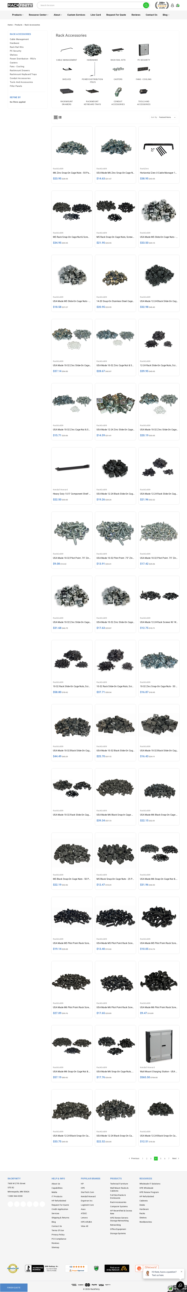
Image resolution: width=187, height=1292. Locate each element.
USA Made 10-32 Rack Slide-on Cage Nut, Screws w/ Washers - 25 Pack (72, 814)
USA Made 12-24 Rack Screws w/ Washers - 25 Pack (159, 622)
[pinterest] (23, 1204)
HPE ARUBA (86, 1222)
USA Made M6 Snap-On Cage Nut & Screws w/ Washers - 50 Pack (159, 879)
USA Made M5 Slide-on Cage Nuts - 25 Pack (72, 301)
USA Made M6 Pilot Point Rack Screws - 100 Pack (72, 1007)
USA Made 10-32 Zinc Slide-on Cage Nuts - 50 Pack (72, 622)
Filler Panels (16, 86)
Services (55, 1213)
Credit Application (60, 1209)
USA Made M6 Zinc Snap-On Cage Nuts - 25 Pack (115, 173)
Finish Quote (13, 1288)
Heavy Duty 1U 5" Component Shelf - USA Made (72, 493)
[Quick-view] (72, 143)
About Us (56, 1184)
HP (82, 1184)
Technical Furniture (119, 1184)
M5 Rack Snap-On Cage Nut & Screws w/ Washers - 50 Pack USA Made (72, 237)
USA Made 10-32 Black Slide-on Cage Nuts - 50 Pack (115, 750)
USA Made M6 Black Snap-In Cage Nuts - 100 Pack (115, 814)
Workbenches (145, 1222)
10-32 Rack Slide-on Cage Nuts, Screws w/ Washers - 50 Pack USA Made (115, 686)
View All (84, 1226)
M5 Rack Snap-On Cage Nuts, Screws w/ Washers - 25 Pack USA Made (115, 237)
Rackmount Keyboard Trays (23, 74)
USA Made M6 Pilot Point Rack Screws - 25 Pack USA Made (159, 1007)
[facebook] (17, 1204)
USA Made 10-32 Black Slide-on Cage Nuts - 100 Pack (72, 750)
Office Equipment (118, 1229)
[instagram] (29, 1204)
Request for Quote (116, 15)
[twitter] (10, 1204)
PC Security (15, 51)
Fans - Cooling (17, 66)
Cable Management (19, 39)
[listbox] (168, 117)
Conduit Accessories (20, 78)
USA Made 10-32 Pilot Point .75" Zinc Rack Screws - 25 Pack (72, 558)
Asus (83, 1209)
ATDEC (84, 1213)
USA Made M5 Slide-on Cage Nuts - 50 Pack (159, 237)
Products (17, 15)
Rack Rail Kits (17, 47)
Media (54, 1192)
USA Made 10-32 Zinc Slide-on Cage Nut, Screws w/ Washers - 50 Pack (72, 365)
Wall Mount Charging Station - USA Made (159, 1071)
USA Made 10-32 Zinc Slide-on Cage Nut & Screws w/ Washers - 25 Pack (159, 429)
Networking (115, 1225)
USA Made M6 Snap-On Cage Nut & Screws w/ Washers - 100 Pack (72, 1071)
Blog (165, 15)
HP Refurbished (59, 1201)
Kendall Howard (88, 1196)
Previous (135, 1158)
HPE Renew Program (149, 1192)
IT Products (57, 1196)
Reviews (136, 15)
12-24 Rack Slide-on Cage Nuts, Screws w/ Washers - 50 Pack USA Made (159, 365)
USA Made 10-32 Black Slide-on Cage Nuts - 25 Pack (159, 750)
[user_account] (171, 5)
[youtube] (36, 1204)
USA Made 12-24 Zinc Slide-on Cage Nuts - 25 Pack (115, 429)
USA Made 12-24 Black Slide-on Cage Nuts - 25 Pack (115, 493)
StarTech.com (87, 1192)
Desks (142, 1205)
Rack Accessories (118, 1202)
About (57, 15)
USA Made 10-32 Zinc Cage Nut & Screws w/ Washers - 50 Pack (115, 365)
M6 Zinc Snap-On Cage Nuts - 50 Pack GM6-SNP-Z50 (72, 173)
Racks (142, 1213)
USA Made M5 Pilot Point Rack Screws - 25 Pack (159, 943)
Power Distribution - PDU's (23, 58)
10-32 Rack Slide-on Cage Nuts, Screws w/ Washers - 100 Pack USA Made (72, 686)
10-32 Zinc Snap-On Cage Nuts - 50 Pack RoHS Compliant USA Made (159, 686)
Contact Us (151, 15)
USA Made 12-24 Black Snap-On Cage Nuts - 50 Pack (115, 1135)
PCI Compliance (59, 1239)
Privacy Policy (58, 1235)
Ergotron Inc (86, 1201)
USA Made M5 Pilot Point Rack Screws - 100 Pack (72, 943)
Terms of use (58, 1230)
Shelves (14, 55)
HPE (83, 1188)
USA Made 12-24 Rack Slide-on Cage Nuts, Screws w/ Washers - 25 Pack (159, 493)
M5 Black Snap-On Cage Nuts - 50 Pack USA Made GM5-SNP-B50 (72, 879)
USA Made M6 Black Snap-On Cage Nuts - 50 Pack (159, 814)
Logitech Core (87, 1205)
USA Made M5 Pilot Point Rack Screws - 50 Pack (115, 943)
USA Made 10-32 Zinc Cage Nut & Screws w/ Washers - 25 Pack (72, 429)
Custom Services (76, 15)
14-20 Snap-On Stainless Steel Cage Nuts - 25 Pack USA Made (115, 301)
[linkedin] (42, 1204)
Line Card (96, 15)
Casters (14, 62)
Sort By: (154, 117)
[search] (146, 5)
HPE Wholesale (146, 1188)
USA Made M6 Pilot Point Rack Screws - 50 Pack (115, 1007)
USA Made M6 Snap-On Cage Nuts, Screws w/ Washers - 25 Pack (115, 1071)
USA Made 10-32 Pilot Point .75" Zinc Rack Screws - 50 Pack (115, 558)
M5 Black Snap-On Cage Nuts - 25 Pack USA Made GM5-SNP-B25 (115, 879)
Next (174, 1158)
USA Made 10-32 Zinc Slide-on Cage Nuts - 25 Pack (115, 622)
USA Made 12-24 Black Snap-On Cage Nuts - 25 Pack (159, 1135)
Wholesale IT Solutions (149, 1184)
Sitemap (55, 1247)
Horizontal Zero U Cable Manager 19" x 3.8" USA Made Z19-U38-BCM (159, 173)
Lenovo (84, 1218)
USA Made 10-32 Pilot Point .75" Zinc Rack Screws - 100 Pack (159, 558)
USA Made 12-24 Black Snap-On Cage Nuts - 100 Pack (72, 1135)
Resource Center (38, 15)
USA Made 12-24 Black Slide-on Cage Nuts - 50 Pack (159, 301)
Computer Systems (119, 1206)
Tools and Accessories (21, 82)
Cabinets (143, 1201)
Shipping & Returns (60, 1218)
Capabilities (57, 1188)
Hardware (14, 43)
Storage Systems (118, 1233)
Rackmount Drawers (20, 70)
